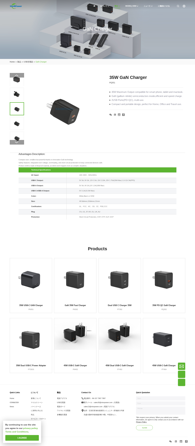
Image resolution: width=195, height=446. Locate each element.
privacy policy (30, 428)
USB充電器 (61, 402)
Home (12, 398)
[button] (17, 142)
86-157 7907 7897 (99, 398)
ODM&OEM (14, 402)
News (12, 406)
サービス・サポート (38, 419)
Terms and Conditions (16, 431)
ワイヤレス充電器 (63, 410)
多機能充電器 (62, 415)
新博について (36, 398)
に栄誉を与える (37, 410)
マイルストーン (37, 402)
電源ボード (61, 406)
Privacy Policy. (141, 422)
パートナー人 (36, 406)
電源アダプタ (62, 398)
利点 (32, 415)
